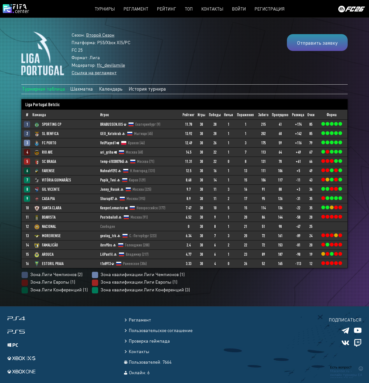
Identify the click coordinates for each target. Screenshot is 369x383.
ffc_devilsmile (111, 65)
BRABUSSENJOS (111, 124)
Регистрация (270, 9)
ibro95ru (106, 245)
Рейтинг (166, 9)
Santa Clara (51, 208)
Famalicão (50, 245)
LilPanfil (106, 254)
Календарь (110, 88)
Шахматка (81, 88)
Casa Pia (48, 198)
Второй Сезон (100, 35)
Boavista (48, 217)
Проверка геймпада (149, 341)
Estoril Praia (53, 263)
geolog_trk (108, 235)
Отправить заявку (317, 42)
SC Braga (49, 161)
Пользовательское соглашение (161, 330)
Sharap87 (106, 198)
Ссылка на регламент (94, 72)
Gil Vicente (51, 189)
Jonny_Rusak (109, 189)
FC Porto (49, 143)
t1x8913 (105, 263)
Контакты (212, 9)
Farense (48, 170)
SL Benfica (50, 133)
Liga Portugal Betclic (42, 104)
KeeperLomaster (112, 208)
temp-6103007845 (112, 161)
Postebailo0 (108, 217)
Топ (189, 9)
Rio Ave (47, 152)
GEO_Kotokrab (110, 133)
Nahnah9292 (108, 170)
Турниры (105, 9)
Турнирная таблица (43, 88)
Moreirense (51, 235)
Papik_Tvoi (108, 180)
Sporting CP (51, 124)
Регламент (136, 9)
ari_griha (106, 152)
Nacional (49, 226)
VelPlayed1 (108, 143)
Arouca (47, 254)
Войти (239, 9)
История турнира (147, 88)
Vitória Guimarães (56, 180)
